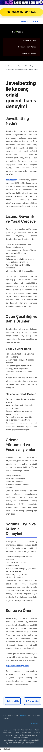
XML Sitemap (34, 724)
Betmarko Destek (28, 53)
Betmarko (24, 716)
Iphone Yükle (13, 701)
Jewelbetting (11, 180)
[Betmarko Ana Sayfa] (17, 31)
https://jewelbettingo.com (17, 666)
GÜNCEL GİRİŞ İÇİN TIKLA (21, 12)
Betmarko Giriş (29, 40)
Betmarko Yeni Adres (27, 47)
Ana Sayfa (8, 66)
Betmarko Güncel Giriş (29, 21)
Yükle (33, 701)
